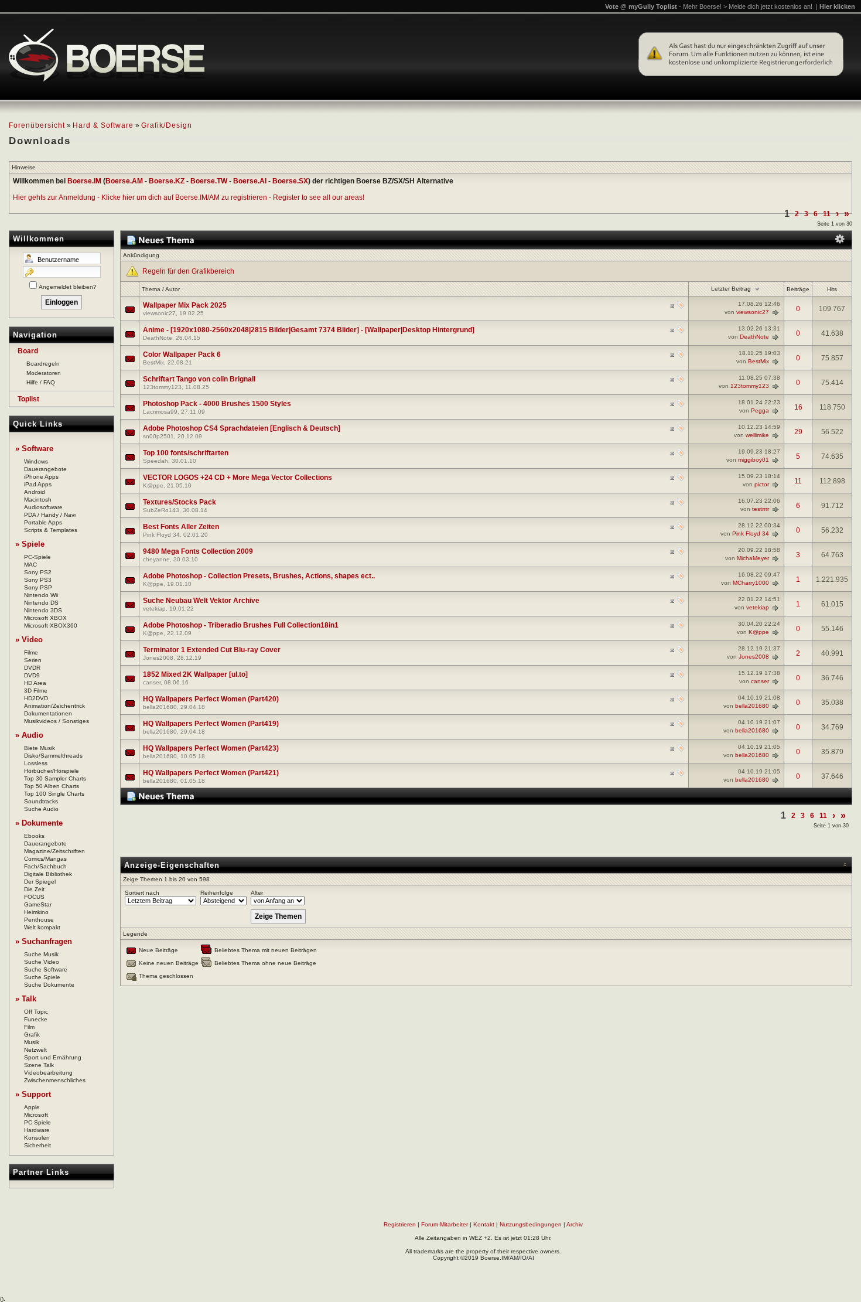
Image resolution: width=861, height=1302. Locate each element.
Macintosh (38, 499)
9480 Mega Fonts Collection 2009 (198, 551)
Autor (172, 289)
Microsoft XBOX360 (50, 625)
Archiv (574, 1224)
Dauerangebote (45, 469)
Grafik (32, 1034)
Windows (36, 461)
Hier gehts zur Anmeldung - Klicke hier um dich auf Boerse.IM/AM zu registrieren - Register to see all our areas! (188, 197)
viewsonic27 (159, 313)
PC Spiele (37, 1122)
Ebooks (34, 836)
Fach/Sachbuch (45, 866)
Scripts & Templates (50, 530)
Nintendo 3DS (43, 610)
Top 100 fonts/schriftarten (185, 453)
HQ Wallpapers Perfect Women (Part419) (211, 724)
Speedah (155, 461)
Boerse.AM (124, 181)
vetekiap (154, 608)
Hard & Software (103, 125)
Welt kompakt (42, 927)
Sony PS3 (38, 580)
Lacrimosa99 (160, 411)
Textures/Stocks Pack (179, 502)
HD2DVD (36, 698)
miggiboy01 (753, 459)
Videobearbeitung (48, 1072)
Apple (32, 1107)
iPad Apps (38, 484)
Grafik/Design (166, 125)
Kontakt (483, 1224)
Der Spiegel (40, 881)
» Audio (29, 735)
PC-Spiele (37, 557)
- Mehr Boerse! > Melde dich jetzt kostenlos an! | (767, 6)
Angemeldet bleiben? (68, 287)
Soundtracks (41, 801)
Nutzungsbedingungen (531, 1224)
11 (827, 214)
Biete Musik (39, 748)
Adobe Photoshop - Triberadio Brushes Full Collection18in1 (241, 625)
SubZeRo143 (161, 510)
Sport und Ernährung (52, 1057)
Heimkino (36, 912)
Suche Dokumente (49, 984)
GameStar (38, 904)
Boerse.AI (249, 181)
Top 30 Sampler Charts (55, 778)
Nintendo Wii (41, 595)
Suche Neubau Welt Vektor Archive (201, 601)
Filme (31, 652)
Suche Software (45, 969)
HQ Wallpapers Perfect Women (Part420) (211, 699)
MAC (30, 564)
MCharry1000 (751, 583)
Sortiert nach (142, 892)
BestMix (153, 362)
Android (34, 492)
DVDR (32, 667)
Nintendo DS (41, 602)
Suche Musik (41, 954)
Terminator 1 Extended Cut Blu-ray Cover (212, 650)
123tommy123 (162, 387)
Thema (151, 289)
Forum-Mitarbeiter (444, 1224)
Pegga (760, 410)
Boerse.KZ (166, 181)
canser (151, 682)
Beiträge (798, 289)
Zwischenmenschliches (55, 1080)
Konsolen (37, 1137)
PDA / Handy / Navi (50, 515)
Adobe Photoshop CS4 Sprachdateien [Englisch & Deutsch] (241, 428)
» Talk (25, 998)
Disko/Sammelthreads (53, 755)
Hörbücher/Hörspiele (51, 771)
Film (29, 1027)
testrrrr (760, 509)
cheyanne (156, 559)
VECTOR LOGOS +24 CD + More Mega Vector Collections (237, 477)
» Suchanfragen (43, 941)
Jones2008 (158, 658)
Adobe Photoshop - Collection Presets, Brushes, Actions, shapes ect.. (259, 576)
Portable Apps (43, 522)
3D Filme (35, 690)
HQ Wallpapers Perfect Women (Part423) (211, 748)
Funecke (35, 1019)
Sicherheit (37, 1145)
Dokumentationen (48, 713)
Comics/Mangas (45, 858)
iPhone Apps (41, 476)
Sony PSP (38, 587)
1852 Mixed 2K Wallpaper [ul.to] (195, 674)
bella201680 (160, 707)
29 (798, 432)
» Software (34, 448)
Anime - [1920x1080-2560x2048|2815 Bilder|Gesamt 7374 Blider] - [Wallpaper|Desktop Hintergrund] (308, 330)
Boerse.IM (84, 181)
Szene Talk (39, 1065)
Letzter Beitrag (731, 288)
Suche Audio (41, 809)
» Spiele (30, 544)
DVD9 (32, 675)
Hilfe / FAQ (40, 382)
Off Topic (36, 1011)
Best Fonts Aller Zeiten (181, 527)
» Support (33, 1094)
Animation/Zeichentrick (54, 706)
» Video (29, 639)
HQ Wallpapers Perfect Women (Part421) (211, 773)
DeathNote (157, 338)
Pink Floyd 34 (161, 534)
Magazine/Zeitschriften (54, 851)
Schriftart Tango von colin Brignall (199, 379)
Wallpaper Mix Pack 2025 (185, 305)
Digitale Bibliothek (48, 874)
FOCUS (34, 897)
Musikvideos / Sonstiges (56, 721)
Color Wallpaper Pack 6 (182, 354)
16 (798, 407)
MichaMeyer (753, 558)
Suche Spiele (42, 977)
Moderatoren (43, 373)
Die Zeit (34, 889)
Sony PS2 (38, 572)
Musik (31, 1042)
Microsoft (36, 1115)
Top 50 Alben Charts (51, 786)
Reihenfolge (216, 892)
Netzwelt (35, 1050)
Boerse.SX (290, 181)
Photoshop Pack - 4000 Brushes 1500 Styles (217, 404)
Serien (33, 660)
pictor (761, 484)
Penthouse (39, 919)
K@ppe (153, 485)
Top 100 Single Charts (54, 793)
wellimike (757, 435)
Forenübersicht (37, 125)
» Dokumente (39, 823)
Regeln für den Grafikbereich (188, 271)
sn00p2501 (158, 436)
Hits (832, 289)
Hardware (37, 1130)
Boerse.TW (208, 181)
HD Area (35, 683)
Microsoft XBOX (45, 618)
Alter (257, 892)
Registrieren (400, 1224)
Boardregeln (43, 363)
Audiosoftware (43, 507)
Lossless (35, 763)
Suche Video (41, 962)
